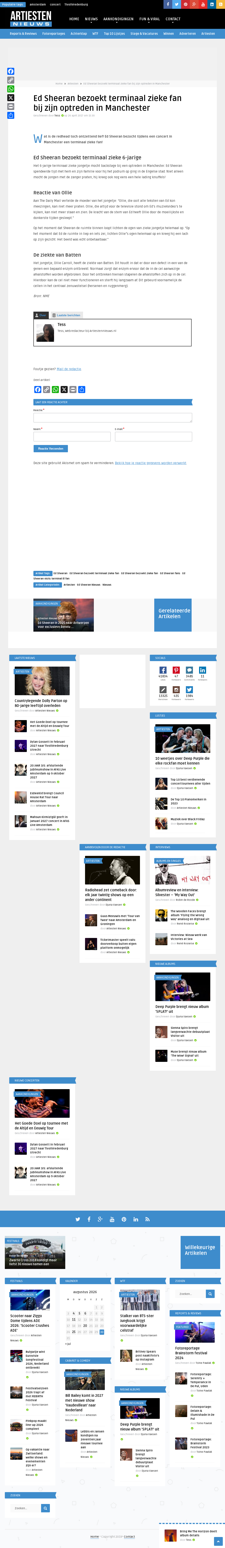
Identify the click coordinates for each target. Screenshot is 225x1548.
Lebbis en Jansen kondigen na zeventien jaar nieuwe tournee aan (92, 1439)
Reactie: (38, 410)
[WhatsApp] (10, 89)
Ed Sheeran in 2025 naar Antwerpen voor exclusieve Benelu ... (63, 625)
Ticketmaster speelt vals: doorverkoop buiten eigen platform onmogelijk (118, 944)
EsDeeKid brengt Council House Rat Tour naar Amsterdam (47, 797)
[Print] (10, 106)
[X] (10, 97)
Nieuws (107, 584)
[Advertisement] (112, 522)
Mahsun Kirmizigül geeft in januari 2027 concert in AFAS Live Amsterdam (49, 821)
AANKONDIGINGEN (118, 19)
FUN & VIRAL (149, 19)
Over (43, 315)
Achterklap (79, 34)
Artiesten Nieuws (47, 618)
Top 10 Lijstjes (114, 34)
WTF (95, 34)
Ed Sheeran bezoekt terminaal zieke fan (94, 573)
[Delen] (10, 115)
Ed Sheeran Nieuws (88, 584)
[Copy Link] (10, 80)
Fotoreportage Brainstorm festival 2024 (191, 1353)
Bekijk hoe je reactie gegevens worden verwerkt (150, 463)
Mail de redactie (69, 369)
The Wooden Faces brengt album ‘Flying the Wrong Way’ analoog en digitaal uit (190, 915)
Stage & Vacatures (144, 34)
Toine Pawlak (203, 1363)
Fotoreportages (53, 34)
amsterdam (38, 4)
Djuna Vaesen (184, 768)
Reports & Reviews (23, 34)
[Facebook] (10, 71)
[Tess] (45, 341)
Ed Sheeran (60, 573)
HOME (74, 19)
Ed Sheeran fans (170, 573)
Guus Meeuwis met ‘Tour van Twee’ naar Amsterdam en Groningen (120, 920)
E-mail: (119, 429)
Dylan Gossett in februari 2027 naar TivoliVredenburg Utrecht (49, 746)
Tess (57, 115)
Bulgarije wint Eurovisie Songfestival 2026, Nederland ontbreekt (37, 1360)
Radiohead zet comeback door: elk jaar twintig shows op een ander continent (111, 895)
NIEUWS (91, 19)
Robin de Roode (185, 900)
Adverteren (188, 34)
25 (73, 1332)
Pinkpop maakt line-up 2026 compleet (36, 1425)
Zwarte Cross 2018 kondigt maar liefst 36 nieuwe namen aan (33, 1262)
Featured (182, 1327)
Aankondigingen (47, 603)
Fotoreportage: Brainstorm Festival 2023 (201, 1443)
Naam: (37, 429)
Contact (129, 1537)
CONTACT (173, 19)
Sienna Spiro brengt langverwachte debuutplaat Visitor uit (190, 1032)
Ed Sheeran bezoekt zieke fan (139, 573)
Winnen (168, 34)
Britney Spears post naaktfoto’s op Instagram (147, 1355)
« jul (68, 1344)
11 (74, 1320)
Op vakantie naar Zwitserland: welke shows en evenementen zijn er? (37, 1457)
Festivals (13, 1241)
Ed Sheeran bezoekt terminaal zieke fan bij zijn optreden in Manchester (126, 83)
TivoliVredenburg (76, 4)
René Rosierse (185, 923)
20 (85, 1326)
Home (59, 83)
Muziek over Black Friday (188, 819)
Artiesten (208, 34)
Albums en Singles (168, 861)
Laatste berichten (68, 315)
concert (55, 4)
